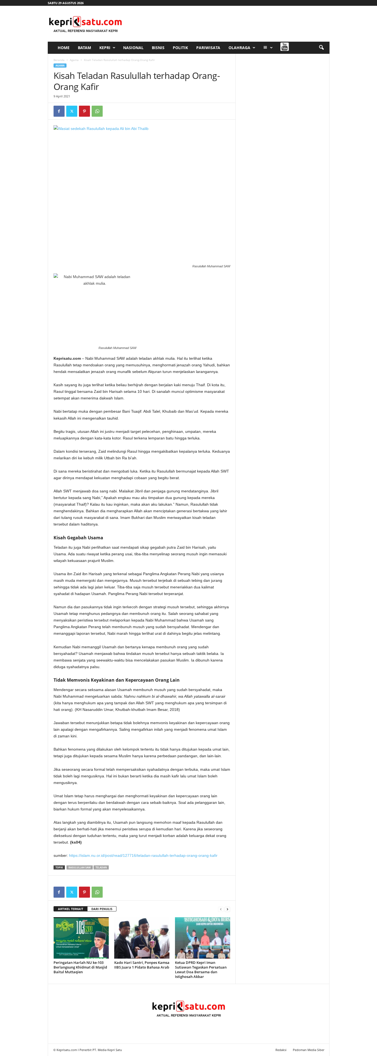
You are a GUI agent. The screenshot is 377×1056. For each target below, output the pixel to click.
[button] (321, 48)
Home (64, 47)
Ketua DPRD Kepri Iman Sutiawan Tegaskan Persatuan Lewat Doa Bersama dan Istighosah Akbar (201, 969)
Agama (74, 60)
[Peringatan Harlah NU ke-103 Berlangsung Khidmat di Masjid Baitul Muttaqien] (81, 938)
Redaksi (280, 1050)
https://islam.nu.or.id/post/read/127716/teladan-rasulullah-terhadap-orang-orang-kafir (143, 855)
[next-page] (227, 909)
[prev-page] (221, 909)
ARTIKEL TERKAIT (70, 909)
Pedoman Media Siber (308, 1050)
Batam (84, 47)
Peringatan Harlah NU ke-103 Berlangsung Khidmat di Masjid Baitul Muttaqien (80, 967)
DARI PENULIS (101, 909)
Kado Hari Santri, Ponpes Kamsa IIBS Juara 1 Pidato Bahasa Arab (141, 965)
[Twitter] (71, 111)
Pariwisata (208, 47)
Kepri (104, 47)
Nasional (133, 47)
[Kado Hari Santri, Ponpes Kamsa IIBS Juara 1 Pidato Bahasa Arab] (141, 938)
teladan (101, 867)
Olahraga (239, 47)
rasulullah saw (79, 867)
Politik (180, 47)
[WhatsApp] (97, 111)
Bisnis (158, 47)
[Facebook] (59, 111)
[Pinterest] (84, 111)
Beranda (59, 60)
